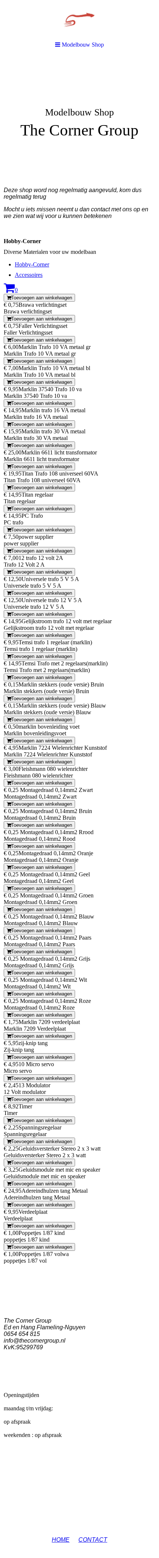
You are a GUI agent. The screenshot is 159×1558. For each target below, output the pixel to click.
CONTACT (92, 1540)
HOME (61, 1540)
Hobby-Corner (32, 264)
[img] (79, 113)
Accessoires (29, 275)
